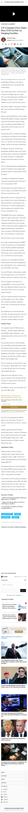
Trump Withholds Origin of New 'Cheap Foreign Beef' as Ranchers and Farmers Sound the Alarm (14, 662)
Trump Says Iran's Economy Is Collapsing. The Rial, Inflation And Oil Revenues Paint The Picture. (13, 763)
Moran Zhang (12, 38)
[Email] (17, 44)
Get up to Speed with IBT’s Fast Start (17, 628)
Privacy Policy (21, 411)
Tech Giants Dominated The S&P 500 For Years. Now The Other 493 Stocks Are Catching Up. (14, 715)
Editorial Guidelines (20, 527)
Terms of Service (12, 411)
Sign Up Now (19, 631)
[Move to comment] (20, 44)
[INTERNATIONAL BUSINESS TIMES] (14, 2)
